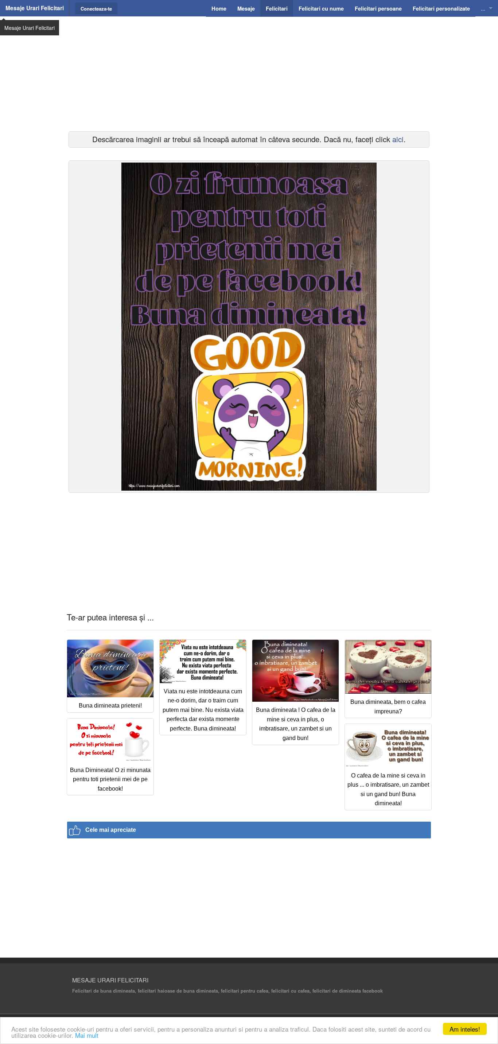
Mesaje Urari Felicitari (34, 8)
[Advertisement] (249, 73)
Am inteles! (465, 1028)
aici (398, 139)
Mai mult (86, 1035)
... (483, 8)
